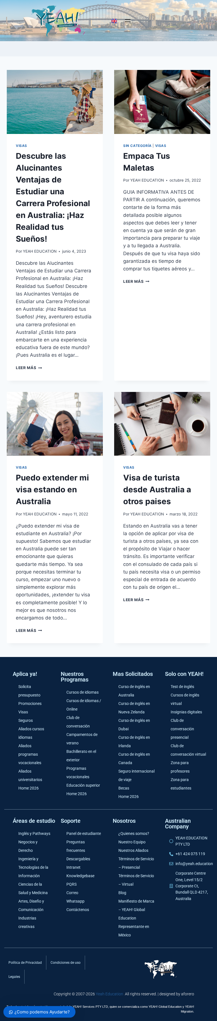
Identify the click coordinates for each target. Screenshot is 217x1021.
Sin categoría (137, 146)
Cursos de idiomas (82, 692)
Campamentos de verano (81, 738)
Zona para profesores (180, 766)
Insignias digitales (186, 712)
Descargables (78, 859)
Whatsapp (75, 901)
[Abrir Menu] (127, 20)
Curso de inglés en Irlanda (134, 741)
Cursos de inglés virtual (185, 699)
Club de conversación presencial (182, 729)
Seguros (25, 720)
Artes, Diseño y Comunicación (31, 905)
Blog (122, 892)
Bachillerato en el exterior (81, 755)
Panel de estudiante (83, 833)
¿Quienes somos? (133, 833)
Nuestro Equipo (132, 842)
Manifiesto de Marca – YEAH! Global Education (136, 909)
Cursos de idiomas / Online (83, 704)
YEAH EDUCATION (40, 251)
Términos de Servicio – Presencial (136, 863)
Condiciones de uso (66, 963)
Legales (14, 977)
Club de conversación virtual (188, 750)
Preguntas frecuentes (75, 846)
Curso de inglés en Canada (134, 758)
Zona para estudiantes (181, 783)
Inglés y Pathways (34, 833)
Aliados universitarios (30, 775)
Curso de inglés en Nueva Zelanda (134, 707)
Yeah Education (109, 994)
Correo (72, 892)
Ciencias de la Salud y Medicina (33, 888)
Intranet (73, 867)
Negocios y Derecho (28, 846)
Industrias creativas (27, 922)
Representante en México (133, 930)
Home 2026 (28, 788)
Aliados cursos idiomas (31, 733)
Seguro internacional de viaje (136, 775)
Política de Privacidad (25, 963)
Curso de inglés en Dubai (134, 724)
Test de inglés (182, 686)
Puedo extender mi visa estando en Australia (52, 489)
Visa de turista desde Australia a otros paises (157, 489)
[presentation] (55, 102)
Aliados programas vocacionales (29, 754)
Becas (123, 788)
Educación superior (83, 785)
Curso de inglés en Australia (134, 690)
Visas (21, 146)
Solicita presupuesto (29, 690)
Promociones (30, 703)
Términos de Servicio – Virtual (136, 880)
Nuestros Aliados (133, 850)
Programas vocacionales (77, 772)
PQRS (71, 884)
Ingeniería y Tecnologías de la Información (33, 867)
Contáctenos (77, 909)
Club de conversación (78, 721)
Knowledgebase (80, 876)
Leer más (29, 367)
